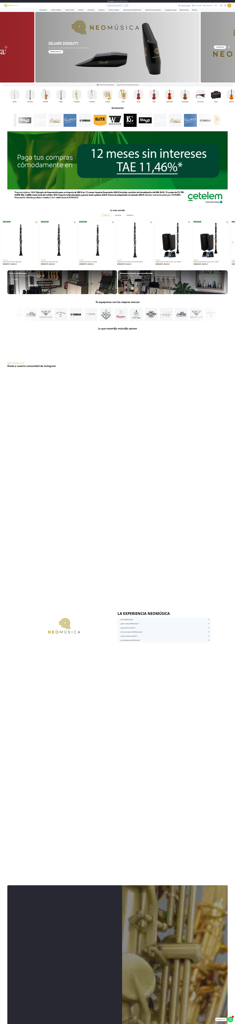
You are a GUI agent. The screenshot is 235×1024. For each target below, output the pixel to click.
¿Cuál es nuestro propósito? (128, 636)
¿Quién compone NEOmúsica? (129, 624)
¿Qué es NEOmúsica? (126, 619)
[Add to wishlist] (37, 222)
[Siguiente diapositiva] (226, 96)
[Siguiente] (229, 47)
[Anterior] (6, 47)
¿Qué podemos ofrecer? (127, 628)
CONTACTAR (125, 279)
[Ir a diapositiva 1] (115, 80)
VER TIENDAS (15, 279)
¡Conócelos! (54, 47)
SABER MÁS (219, 56)
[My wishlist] (225, 5)
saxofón (118, 215)
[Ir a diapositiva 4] (119, 80)
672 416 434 (198, 5)
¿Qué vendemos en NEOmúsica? (130, 640)
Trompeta (129, 215)
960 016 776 (209, 5)
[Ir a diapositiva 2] (116, 80)
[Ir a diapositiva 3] (118, 80)
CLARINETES (106, 215)
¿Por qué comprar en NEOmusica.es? (131, 632)
